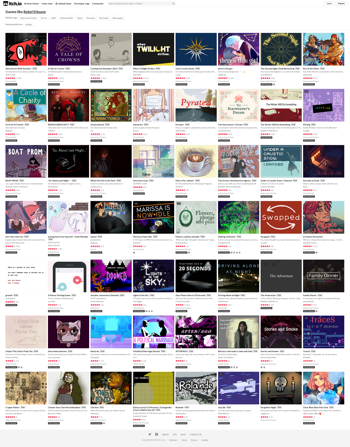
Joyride (221, 407)
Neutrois (95, 351)
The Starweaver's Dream (230, 124)
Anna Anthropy (97, 301)
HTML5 (28, 24)
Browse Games (31, 3)
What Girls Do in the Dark (103, 180)
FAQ (175, 434)
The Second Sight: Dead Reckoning (277, 68)
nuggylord (265, 413)
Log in (329, 3)
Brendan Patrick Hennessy (16, 186)
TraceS (306, 351)
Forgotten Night (268, 407)
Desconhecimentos (57, 351)
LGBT (53, 18)
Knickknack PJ (224, 243)
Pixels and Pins (11, 357)
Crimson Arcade (182, 301)
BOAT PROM (11, 180)
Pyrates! (180, 124)
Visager (306, 130)
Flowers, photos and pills (187, 236)
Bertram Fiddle (54, 413)
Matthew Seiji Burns (269, 130)
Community (97, 3)
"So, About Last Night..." (59, 180)
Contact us (196, 434)
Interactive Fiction (28, 18)
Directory (173, 440)
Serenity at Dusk (311, 180)
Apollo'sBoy (181, 130)
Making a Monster (227, 236)
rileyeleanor (223, 301)
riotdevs (51, 130)
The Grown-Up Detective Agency (234, 180)
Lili (92, 130)
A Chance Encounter (313, 236)
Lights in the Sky (141, 295)
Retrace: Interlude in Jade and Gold (235, 351)
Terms (184, 440)
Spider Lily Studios (226, 357)
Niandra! (137, 243)
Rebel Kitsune (35, 12)
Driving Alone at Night (229, 295)
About (165, 434)
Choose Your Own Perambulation (64, 407)
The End (94, 407)
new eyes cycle (140, 180)
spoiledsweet (266, 74)
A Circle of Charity (14, 124)
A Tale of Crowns (56, 68)
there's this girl (225, 68)
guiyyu (136, 130)
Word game (118, 18)
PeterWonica (223, 413)
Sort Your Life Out (14, 236)
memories (138, 124)
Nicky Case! (10, 74)
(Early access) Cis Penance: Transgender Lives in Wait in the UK (152, 408)
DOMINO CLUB (140, 183)
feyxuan (179, 357)
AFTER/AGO (182, 351)
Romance (91, 18)
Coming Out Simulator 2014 (104, 68)
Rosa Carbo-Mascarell (14, 243)
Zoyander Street (140, 416)
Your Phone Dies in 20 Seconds (190, 295)
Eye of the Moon (311, 68)
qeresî (50, 74)
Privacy (194, 440)
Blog (183, 434)
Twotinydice (181, 413)
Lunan (178, 74)
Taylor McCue (54, 245)
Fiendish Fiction (310, 243)
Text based (104, 18)
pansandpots (308, 301)
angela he (222, 74)
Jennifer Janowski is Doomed (105, 295)
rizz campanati (54, 357)
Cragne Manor (12, 407)
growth (9, 295)
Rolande (179, 407)
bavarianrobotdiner (13, 413)
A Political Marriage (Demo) (146, 351)
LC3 (134, 357)
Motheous (95, 413)
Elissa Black (53, 186)
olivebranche (96, 186)
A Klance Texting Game (59, 295)
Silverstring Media (268, 357)
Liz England (10, 298)
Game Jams (47, 3)
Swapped (265, 236)
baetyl (94, 236)
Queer (80, 18)
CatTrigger (137, 301)
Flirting (306, 124)
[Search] (173, 3)
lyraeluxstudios (224, 130)
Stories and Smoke (270, 351)
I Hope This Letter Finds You (19, 351)
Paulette (306, 357)
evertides (137, 74)
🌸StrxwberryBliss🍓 (312, 413)
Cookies (205, 440)
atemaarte (307, 74)
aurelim (264, 243)
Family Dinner (310, 295)
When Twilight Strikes (144, 68)
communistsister (268, 186)
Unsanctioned (97, 124)
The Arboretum (268, 295)
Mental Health (66, 18)
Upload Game (64, 3)
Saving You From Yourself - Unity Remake (68, 236)
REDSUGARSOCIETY (58, 124)
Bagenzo (9, 130)
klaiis (305, 186)
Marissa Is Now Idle (142, 236)
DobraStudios (181, 243)
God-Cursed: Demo (185, 68)
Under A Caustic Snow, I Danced (276, 180)
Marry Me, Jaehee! (185, 180)
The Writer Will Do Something (275, 124)
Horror (44, 18)
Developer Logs (81, 3)
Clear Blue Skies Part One (315, 407)
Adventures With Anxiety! (18, 68)
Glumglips (95, 357)
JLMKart (179, 186)
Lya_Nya (51, 301)
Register (341, 3)
